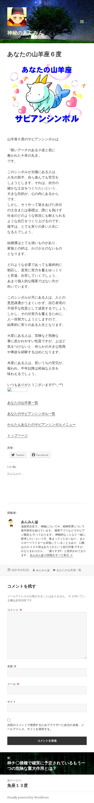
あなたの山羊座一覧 (22, 402)
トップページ (17, 435)
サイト (11, 702)
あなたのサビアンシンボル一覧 (31, 413)
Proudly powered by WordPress (28, 797)
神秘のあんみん (25, 32)
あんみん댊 (43, 570)
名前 (12, 666)
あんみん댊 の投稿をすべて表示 (50, 555)
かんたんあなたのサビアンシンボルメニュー (41, 424)
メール (13, 684)
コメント (14, 610)
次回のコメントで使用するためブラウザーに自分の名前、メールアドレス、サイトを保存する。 (45, 727)
